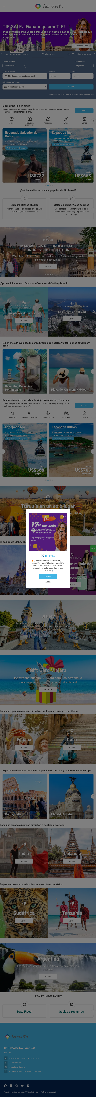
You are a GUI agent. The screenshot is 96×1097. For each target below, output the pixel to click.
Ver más (48, 577)
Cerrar (48, 582)
